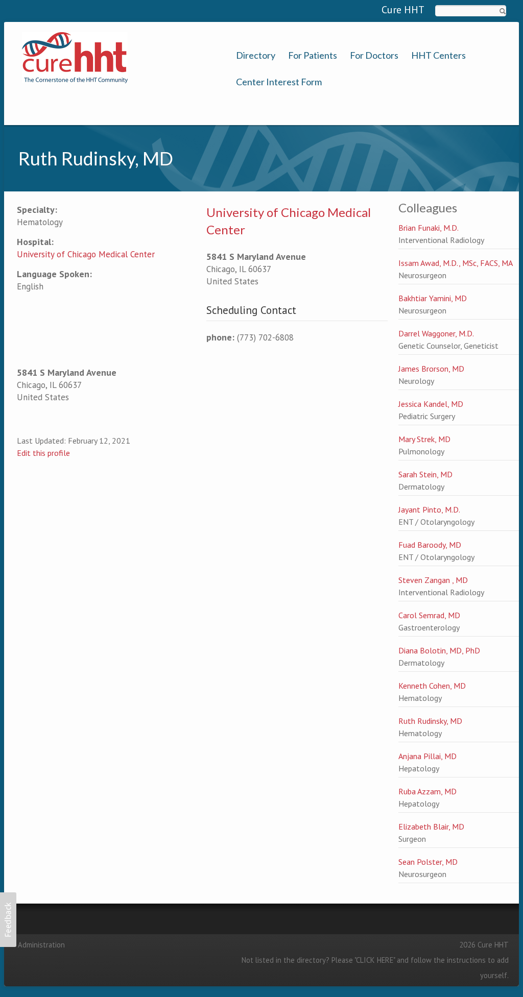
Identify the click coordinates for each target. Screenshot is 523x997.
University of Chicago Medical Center (86, 254)
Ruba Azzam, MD (427, 791)
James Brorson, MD (431, 368)
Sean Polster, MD (428, 862)
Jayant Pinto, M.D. (429, 509)
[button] (8, 919)
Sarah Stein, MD (425, 474)
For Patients (312, 55)
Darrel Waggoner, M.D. (436, 333)
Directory (255, 55)
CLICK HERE (374, 960)
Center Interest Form (279, 82)
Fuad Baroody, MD (429, 545)
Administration (41, 945)
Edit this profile (43, 453)
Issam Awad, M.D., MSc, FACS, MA (455, 263)
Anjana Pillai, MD (427, 756)
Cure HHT (403, 9)
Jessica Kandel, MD (430, 404)
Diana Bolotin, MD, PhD (439, 650)
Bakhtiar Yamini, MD (432, 298)
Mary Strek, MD (424, 439)
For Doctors (374, 55)
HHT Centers (438, 55)
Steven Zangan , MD (433, 580)
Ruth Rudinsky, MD (430, 721)
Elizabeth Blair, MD (431, 826)
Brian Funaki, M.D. (428, 228)
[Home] (75, 57)
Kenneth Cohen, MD (432, 685)
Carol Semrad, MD (429, 615)
